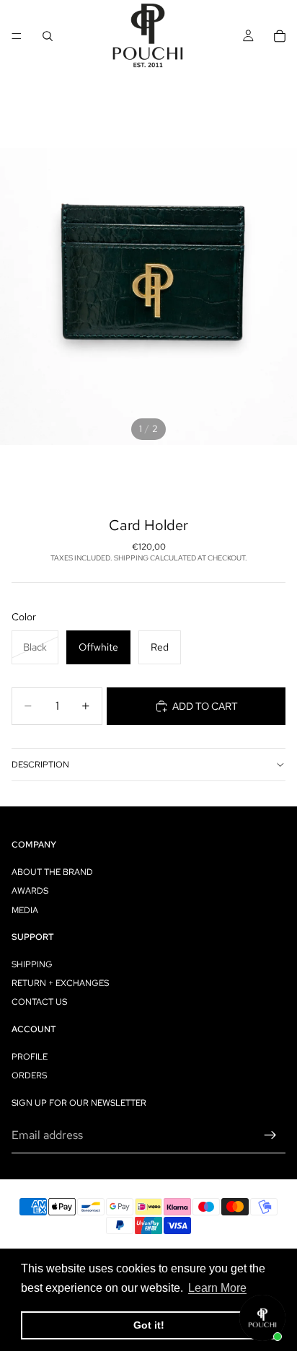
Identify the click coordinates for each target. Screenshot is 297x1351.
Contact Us (39, 1002)
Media (25, 909)
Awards (30, 891)
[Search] (47, 36)
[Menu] (16, 36)
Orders (29, 1075)
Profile (30, 1056)
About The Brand (52, 872)
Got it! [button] (148, 1325)
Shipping (32, 964)
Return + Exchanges (60, 983)
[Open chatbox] (262, 1318)
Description (40, 764)
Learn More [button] (217, 1288)
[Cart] (280, 36)
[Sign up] (270, 1134)
